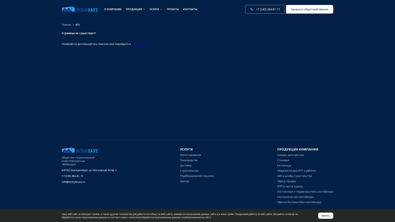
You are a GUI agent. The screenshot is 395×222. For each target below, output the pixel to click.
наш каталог (138, 44)
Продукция (134, 9)
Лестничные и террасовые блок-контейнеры (305, 191)
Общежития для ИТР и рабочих (296, 170)
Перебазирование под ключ (197, 176)
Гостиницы (284, 165)
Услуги (154, 9)
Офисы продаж (286, 181)
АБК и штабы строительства (294, 176)
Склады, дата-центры (290, 155)
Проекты (173, 9)
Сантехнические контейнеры (295, 197)
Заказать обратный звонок (309, 9)
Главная (66, 24)
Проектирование (190, 155)
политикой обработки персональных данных (154, 217)
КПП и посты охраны (290, 186)
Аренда (184, 181)
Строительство (189, 170)
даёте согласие (286, 214)
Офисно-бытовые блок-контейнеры (299, 202)
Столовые (283, 160)
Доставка (185, 165)
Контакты (190, 9)
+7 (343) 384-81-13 (268, 9)
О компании (113, 9)
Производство (189, 160)
